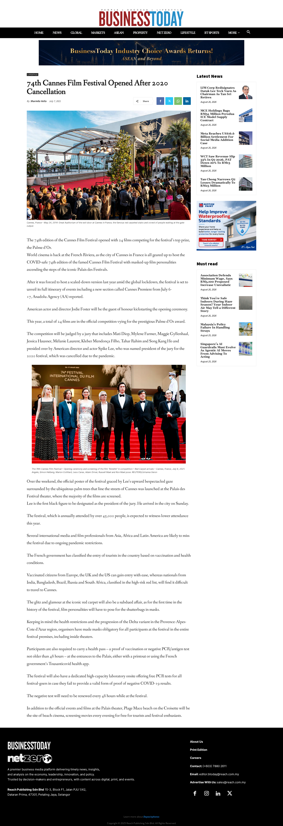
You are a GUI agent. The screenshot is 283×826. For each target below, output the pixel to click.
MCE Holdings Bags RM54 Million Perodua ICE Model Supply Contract (217, 115)
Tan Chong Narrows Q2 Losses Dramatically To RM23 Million (217, 183)
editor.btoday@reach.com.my (219, 774)
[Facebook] (160, 101)
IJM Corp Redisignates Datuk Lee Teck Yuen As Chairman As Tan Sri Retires (218, 92)
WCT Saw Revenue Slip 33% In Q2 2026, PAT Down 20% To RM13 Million (217, 161)
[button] (248, 32)
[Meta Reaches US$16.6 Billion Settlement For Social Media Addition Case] (245, 138)
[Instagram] (206, 793)
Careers (195, 758)
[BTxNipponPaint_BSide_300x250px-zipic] (226, 249)
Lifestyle (33, 74)
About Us (196, 741)
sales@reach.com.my (231, 782)
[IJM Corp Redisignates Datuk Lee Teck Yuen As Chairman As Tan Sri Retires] (245, 92)
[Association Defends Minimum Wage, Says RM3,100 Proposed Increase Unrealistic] (245, 280)
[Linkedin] (187, 101)
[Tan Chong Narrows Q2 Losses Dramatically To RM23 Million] (245, 184)
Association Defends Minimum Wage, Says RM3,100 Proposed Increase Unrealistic (216, 280)
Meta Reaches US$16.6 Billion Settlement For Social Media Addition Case (217, 138)
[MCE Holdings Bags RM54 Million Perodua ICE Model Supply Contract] (245, 115)
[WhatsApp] (178, 101)
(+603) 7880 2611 (215, 766)
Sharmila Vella (38, 101)
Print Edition (198, 750)
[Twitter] (169, 101)
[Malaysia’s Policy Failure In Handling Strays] (245, 329)
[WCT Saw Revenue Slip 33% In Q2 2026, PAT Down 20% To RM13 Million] (245, 161)
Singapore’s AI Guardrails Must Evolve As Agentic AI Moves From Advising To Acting (218, 350)
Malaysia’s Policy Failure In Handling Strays (215, 328)
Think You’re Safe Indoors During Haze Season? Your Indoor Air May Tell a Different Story (217, 304)
